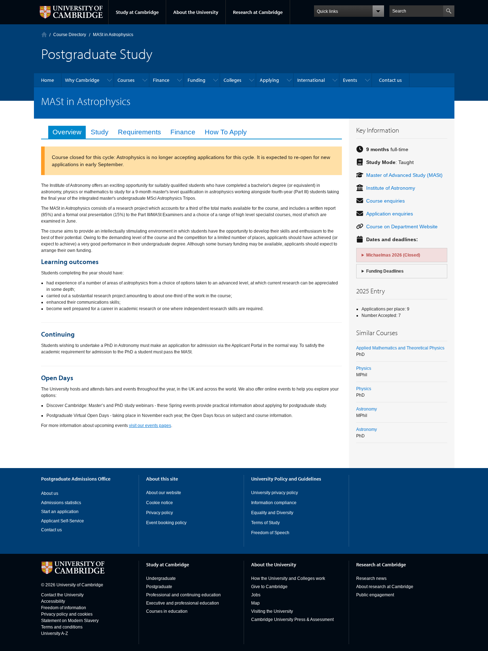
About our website (163, 492)
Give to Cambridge (269, 586)
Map (255, 603)
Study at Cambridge (137, 12)
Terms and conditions (62, 627)
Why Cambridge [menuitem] (82, 80)
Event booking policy (166, 522)
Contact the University (62, 594)
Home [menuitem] (47, 80)
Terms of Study (265, 522)
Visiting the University (272, 611)
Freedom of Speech (270, 532)
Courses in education (167, 611)
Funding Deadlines (385, 271)
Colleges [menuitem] (232, 80)
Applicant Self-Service (62, 520)
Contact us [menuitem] (390, 80)
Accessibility (53, 601)
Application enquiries (389, 214)
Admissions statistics (61, 502)
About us (49, 493)
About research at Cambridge (384, 586)
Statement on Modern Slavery (70, 620)
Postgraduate (159, 586)
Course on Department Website (402, 226)
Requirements (139, 132)
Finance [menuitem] (161, 80)
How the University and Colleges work (288, 578)
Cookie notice (159, 502)
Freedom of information (63, 607)
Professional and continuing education (183, 594)
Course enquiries (385, 201)
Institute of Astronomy (390, 188)
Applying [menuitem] (269, 80)
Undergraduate (161, 578)
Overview (67, 132)
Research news (371, 578)
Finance (182, 132)
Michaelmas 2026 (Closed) (393, 255)
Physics (363, 368)
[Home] (44, 34)
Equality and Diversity (272, 512)
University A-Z (54, 633)
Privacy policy (159, 512)
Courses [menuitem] (126, 80)
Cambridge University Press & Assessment (292, 619)
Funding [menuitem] (196, 80)
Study (100, 132)
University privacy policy (274, 492)
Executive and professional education (182, 603)
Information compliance (274, 502)
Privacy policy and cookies (67, 614)
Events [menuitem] (350, 80)
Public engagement (375, 594)
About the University (195, 12)
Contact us (51, 529)
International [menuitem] (311, 80)
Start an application (60, 511)
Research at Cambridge (258, 12)
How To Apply (226, 132)
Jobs (255, 594)
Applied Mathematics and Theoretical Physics (400, 348)
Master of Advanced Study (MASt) (404, 175)
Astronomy (366, 409)
